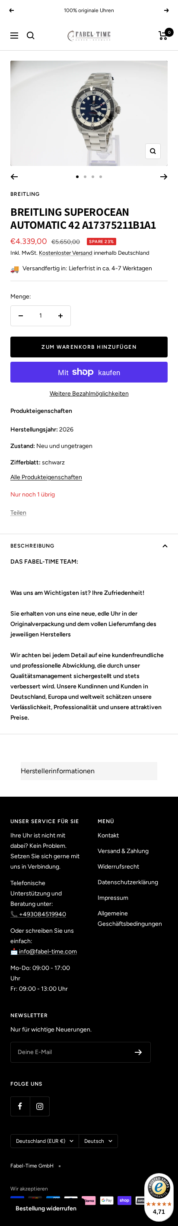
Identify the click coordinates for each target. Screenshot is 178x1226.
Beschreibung (32, 546)
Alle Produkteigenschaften (46, 477)
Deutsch (94, 1141)
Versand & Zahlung (123, 851)
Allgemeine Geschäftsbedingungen (130, 919)
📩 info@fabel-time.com (43, 951)
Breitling (25, 194)
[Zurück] (14, 177)
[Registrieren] (138, 1052)
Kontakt (108, 835)
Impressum (113, 898)
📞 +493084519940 (38, 914)
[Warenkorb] (163, 35)
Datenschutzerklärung (128, 882)
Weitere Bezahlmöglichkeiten (89, 393)
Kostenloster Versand (65, 253)
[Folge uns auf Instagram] (39, 1106)
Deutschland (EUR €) (40, 1141)
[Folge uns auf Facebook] (20, 1106)
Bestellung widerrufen (46, 1208)
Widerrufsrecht (118, 866)
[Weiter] (164, 177)
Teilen (18, 512)
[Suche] (31, 35)
